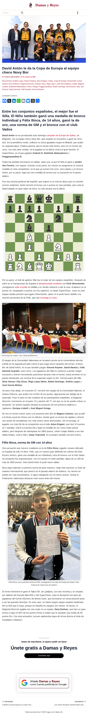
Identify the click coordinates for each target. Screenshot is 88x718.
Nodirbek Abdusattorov (17, 87)
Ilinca (44, 84)
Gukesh (38, 84)
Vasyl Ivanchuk (14, 89)
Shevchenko (71, 87)
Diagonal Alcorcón (27, 84)
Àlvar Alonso (7, 81)
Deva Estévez (14, 84)
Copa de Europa (60, 81)
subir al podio (21, 287)
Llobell (74, 84)
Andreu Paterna (30, 81)
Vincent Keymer (38, 89)
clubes (50, 81)
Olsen (29, 87)
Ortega (35, 87)
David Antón (72, 81)
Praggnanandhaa (45, 87)
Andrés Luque (18, 81)
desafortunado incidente (50, 283)
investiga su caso (48, 298)
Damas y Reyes (47, 5)
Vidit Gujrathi (26, 89)
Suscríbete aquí (44, 656)
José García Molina (63, 84)
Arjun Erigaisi (42, 81)
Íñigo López (51, 84)
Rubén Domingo (59, 87)
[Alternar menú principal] (77, 13)
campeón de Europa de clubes (61, 135)
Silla (78, 87)
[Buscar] (22, 13)
